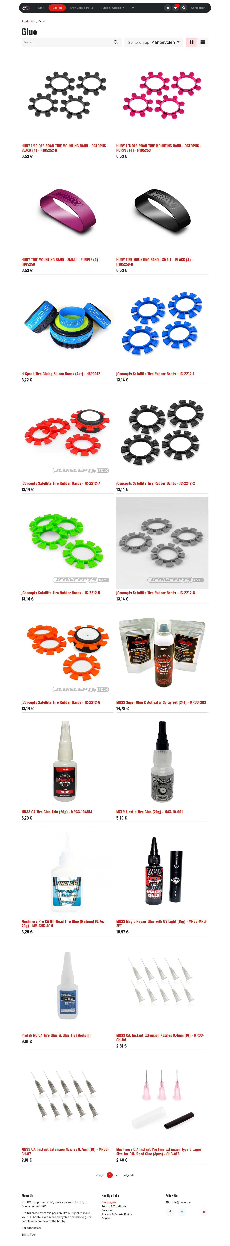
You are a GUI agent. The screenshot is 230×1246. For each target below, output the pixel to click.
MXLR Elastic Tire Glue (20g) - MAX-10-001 (149, 811)
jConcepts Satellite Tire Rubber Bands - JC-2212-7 (61, 483)
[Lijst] (202, 42)
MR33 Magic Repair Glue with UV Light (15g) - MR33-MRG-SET (161, 923)
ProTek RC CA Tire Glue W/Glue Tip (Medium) (56, 1035)
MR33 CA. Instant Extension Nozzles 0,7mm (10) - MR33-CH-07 (65, 1151)
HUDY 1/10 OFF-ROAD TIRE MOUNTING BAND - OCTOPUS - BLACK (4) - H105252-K (65, 148)
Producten (28, 21)
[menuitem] (41, 7)
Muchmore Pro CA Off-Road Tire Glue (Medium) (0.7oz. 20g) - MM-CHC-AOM (64, 923)
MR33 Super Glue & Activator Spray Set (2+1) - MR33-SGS (161, 702)
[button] (183, 7)
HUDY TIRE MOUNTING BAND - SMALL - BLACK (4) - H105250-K (154, 262)
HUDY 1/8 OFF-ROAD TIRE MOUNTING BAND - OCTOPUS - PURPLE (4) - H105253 (158, 148)
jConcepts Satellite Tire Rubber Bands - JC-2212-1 (155, 373)
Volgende (128, 1175)
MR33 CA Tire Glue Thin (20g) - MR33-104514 (57, 811)
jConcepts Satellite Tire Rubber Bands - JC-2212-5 (61, 592)
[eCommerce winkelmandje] (167, 7)
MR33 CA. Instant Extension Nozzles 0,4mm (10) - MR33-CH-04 (160, 1037)
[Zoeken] (116, 42)
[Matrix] (191, 42)
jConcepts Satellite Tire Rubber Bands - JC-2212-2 (155, 483)
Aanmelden (198, 7)
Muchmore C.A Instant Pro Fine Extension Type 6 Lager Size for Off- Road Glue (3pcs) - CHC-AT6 (158, 1151)
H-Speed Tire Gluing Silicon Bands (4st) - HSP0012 (61, 373)
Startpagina (109, 1202)
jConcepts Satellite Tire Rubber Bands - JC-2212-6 (61, 702)
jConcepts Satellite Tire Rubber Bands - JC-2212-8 (155, 592)
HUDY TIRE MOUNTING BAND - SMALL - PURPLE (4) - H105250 (61, 262)
